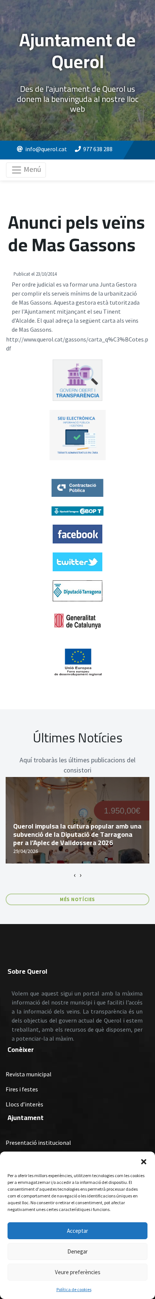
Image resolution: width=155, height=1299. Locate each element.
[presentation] (75, 874)
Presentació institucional (38, 1142)
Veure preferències (77, 1272)
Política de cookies (73, 1289)
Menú (31, 169)
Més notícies (77, 899)
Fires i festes (22, 1089)
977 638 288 (97, 149)
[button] (143, 1161)
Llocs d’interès (24, 1104)
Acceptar (77, 1230)
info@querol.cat (46, 149)
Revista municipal (29, 1074)
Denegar (77, 1251)
